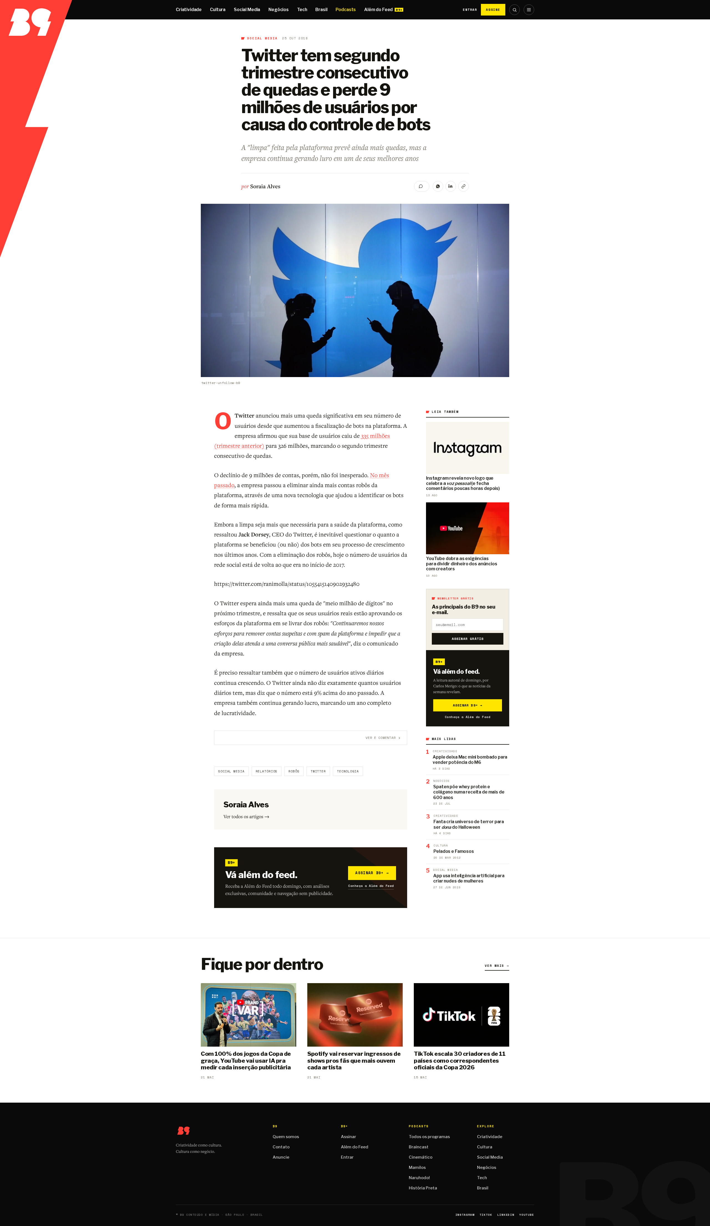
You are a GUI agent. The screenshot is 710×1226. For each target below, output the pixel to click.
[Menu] (529, 9)
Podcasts (346, 9)
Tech (302, 9)
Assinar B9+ (372, 873)
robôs (293, 771)
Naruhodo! (419, 1177)
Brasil (321, 9)
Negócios (278, 9)
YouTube (526, 1215)
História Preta (423, 1188)
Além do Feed (378, 9)
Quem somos (286, 1136)
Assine (493, 9)
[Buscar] (514, 9)
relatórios (267, 771)
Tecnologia (348, 771)
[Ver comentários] (421, 186)
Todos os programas (429, 1136)
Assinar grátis (468, 638)
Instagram (465, 1215)
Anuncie (281, 1157)
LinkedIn (505, 1215)
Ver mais (497, 965)
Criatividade (189, 9)
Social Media (247, 9)
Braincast (418, 1146)
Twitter (318, 771)
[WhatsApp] (438, 186)
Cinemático (420, 1157)
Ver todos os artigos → (246, 816)
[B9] (36, 9)
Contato (281, 1146)
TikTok (486, 1215)
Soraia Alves (265, 186)
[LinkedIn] (450, 186)
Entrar (470, 9)
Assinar (348, 1136)
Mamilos (417, 1167)
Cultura (217, 9)
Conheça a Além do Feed (371, 885)
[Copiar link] (463, 186)
